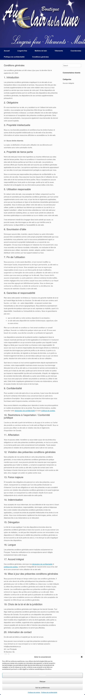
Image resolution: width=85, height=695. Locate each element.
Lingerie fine (22, 50)
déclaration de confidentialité (25, 410)
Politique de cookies (34, 692)
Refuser (42, 681)
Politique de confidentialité (49, 692)
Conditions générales (40, 57)
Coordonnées (76, 50)
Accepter (42, 675)
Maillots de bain (41, 50)
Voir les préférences (42, 687)
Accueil (7, 50)
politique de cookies (48, 410)
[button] (82, 657)
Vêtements (59, 50)
